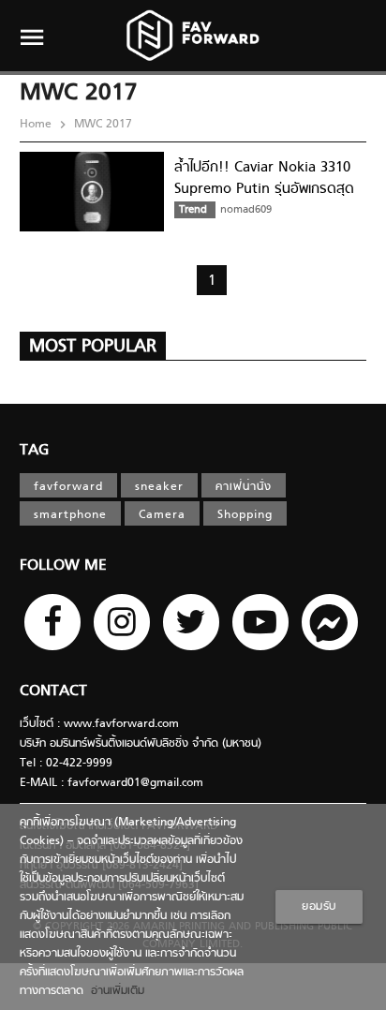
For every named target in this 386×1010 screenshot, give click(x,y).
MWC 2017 (101, 124)
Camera (162, 515)
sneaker (159, 487)
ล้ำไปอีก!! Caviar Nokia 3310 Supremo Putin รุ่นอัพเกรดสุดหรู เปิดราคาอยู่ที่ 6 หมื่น (264, 188)
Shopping (245, 515)
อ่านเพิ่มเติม (113, 991)
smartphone (70, 515)
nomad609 (246, 209)
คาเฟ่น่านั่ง (243, 487)
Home (37, 124)
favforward (68, 487)
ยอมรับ (319, 907)
